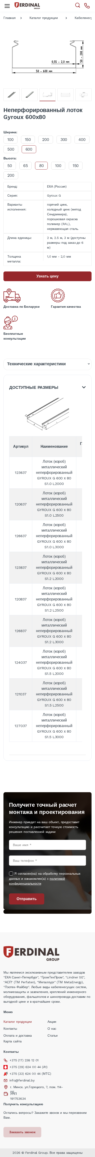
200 (45, 139)
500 (10, 149)
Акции (52, 1021)
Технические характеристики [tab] (36, 363)
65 (25, 165)
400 (82, 139)
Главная (9, 18)
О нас (52, 1028)
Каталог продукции (44, 18)
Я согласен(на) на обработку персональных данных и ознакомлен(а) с (44, 878)
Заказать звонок (22, 1132)
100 (10, 139)
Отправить (27, 899)
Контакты (10, 1028)
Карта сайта (12, 1041)
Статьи (53, 1035)
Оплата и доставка (17, 1035)
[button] (77, 5)
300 (63, 139)
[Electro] (27, 5)
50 (9, 165)
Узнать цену (47, 276)
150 (28, 139)
